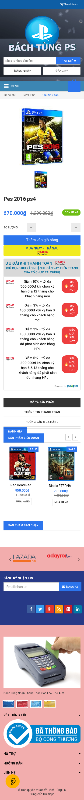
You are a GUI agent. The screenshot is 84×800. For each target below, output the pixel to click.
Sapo (51, 794)
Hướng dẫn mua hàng (42, 422)
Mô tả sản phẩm (42, 402)
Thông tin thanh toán (42, 412)
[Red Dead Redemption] (22, 463)
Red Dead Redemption (27, 485)
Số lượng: (11, 227)
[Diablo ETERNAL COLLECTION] (61, 463)
